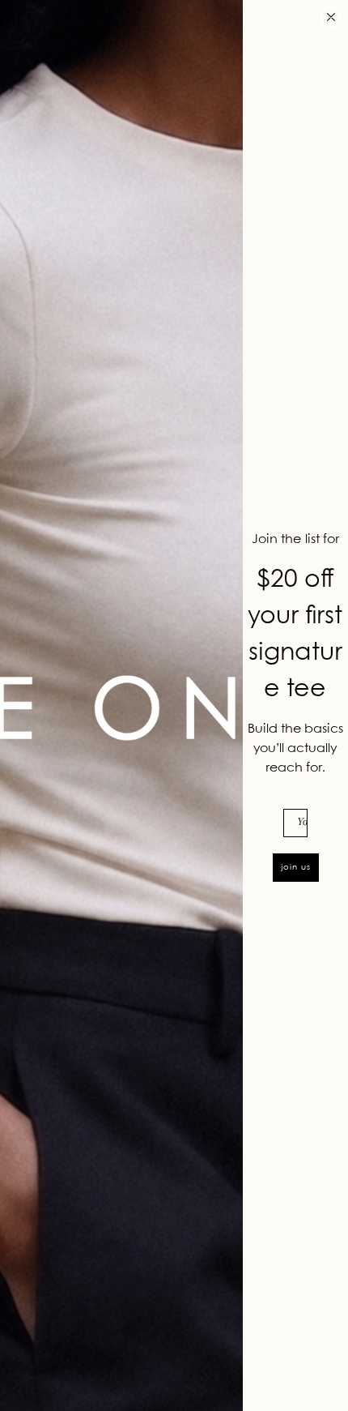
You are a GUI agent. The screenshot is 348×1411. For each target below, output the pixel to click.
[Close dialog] (331, 17)
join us (296, 867)
